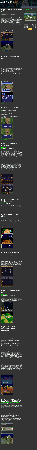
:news (22, 6)
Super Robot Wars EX (4, 402)
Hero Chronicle (3, 217)
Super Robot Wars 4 (4, 13)
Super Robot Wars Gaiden (30, 9)
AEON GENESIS (7, 2)
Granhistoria (3, 332)
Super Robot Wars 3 (4, 294)
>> (21, 446)
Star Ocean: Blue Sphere (8, 332)
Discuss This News (4, 52)
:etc (26, 6)
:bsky (28, 6)
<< (1, 446)
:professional (35, 6)
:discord (31, 6)
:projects (24, 6)
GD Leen (2, 60)
